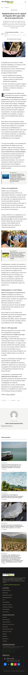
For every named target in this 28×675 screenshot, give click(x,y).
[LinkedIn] (18, 664)
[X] (8, 664)
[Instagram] (15, 664)
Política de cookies (7, 631)
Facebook (13, 400)
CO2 (3, 600)
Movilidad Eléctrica (7, 597)
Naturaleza (7, 7)
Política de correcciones (8, 624)
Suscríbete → (8, 650)
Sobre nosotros (6, 619)
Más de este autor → (7, 425)
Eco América (6, 611)
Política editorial (6, 622)
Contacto (5, 617)
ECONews (5, 636)
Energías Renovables (7, 595)
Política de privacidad (8, 629)
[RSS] (12, 664)
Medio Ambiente (6, 590)
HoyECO (5, 634)
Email (18, 400)
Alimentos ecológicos (8, 607)
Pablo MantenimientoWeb (12, 32)
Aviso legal (5, 626)
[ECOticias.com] (7, 2)
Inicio (2, 7)
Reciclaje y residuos (7, 604)
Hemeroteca (5, 638)
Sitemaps (5, 641)
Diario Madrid (10, 394)
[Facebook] (5, 664)
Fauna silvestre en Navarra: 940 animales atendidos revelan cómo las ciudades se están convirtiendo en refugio (18, 255)
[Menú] (25, 2)
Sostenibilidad (6, 602)
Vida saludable (6, 609)
